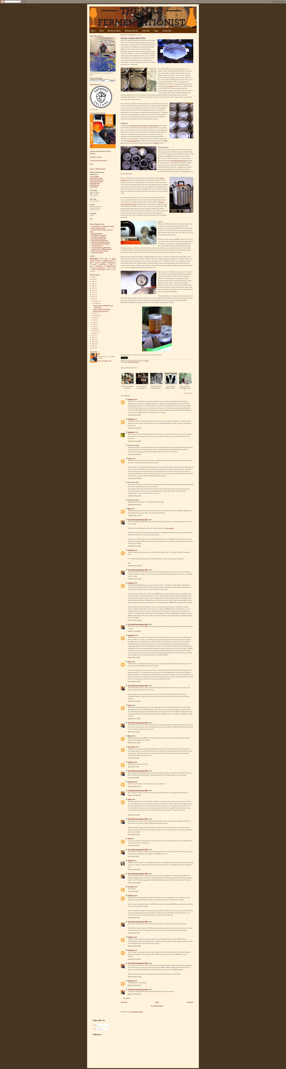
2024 (93, 279)
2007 (93, 348)
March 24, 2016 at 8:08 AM (134, 814)
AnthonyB (131, 635)
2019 (93, 288)
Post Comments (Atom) (136, 1012)
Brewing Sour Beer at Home (98, 228)
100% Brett (103, 264)
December (96, 301)
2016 (93, 294)
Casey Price (131, 747)
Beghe (130, 799)
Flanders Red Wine (95, 183)
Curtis (130, 458)
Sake (108, 269)
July (94, 320)
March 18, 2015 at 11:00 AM (134, 718)
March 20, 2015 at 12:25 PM (134, 742)
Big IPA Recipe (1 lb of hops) (99, 235)
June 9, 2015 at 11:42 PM (133, 766)
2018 (93, 290)
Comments (98, 1029)
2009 (93, 344)
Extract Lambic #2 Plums (96, 181)
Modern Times (108, 261)
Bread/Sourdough (111, 266)
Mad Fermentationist (134, 362)
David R (130, 860)
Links (156, 30)
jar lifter (155, 143)
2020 (93, 286)
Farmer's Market (101, 269)
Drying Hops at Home (97, 252)
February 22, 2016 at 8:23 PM (134, 795)
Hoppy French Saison (96, 233)
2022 (93, 284)
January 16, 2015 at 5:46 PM (134, 681)
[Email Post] (149, 360)
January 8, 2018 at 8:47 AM (134, 917)
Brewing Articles (131, 30)
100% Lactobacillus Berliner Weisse (100, 242)
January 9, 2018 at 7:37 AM (134, 932)
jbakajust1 (131, 432)
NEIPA (103, 262)
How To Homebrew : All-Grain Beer (101, 247)
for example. (170, 528)
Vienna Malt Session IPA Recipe (99, 240)
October (95, 313)
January (95, 333)
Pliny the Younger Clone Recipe (100, 251)
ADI (129, 838)
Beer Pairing (113, 269)
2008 (93, 346)
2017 (93, 292)
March (95, 328)
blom (129, 508)
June (94, 322)
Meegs (130, 705)
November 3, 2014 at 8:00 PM (134, 454)
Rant (109, 268)
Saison (96, 262)
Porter (111, 264)
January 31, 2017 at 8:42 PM (134, 882)
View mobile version (157, 1006)
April (94, 326)
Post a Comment (126, 998)
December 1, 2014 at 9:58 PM (134, 631)
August (95, 318)
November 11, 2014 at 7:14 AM (135, 578)
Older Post (190, 1002)
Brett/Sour (94, 258)
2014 (93, 299)
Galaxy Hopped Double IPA (98, 238)
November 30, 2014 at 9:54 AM (135, 620)
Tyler (129, 661)
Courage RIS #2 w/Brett (96, 178)
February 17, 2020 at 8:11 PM (134, 994)
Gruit (114, 268)
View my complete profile (104, 360)
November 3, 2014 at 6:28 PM (134, 441)
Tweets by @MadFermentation (98, 169)
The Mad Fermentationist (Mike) (138, 519)
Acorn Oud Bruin (94, 176)
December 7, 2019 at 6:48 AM (134, 946)
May (94, 324)
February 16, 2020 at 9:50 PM (134, 985)
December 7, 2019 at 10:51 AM (134, 976)
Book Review (112, 262)
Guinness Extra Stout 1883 (97, 180)
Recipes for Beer (114, 30)
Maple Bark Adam (94, 185)
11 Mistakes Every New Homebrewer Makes (102, 226)
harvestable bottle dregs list (178, 160)
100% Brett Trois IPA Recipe (98, 237)
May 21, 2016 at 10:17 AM (134, 845)
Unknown (131, 399)
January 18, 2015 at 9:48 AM (134, 701)
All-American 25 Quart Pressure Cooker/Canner (144, 125)
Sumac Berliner (94, 187)
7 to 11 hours (169, 86)
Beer (126, 362)
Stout (98, 261)
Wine (91, 266)
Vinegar (92, 271)
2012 (93, 337)
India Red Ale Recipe (97, 245)
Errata (91, 164)
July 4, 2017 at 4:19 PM (133, 891)
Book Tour (93, 153)
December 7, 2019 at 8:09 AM (134, 959)
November (96, 303)
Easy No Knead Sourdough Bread (100, 243)
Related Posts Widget (188, 393)
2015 (93, 297)
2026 (93, 277)
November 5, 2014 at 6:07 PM (134, 546)
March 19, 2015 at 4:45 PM (134, 731)
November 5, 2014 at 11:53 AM (135, 515)
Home (93, 30)
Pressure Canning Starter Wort (101, 311)
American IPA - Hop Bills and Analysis (102, 249)
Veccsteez (131, 886)
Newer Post (124, 1002)
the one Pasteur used (133, 141)
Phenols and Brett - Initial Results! (102, 309)
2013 (93, 335)
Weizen (93, 269)
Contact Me (166, 30)
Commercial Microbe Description (98, 160)
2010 (93, 341)
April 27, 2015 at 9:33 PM (133, 758)
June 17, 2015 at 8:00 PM (133, 777)
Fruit (106, 259)
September (96, 315)
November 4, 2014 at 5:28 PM (134, 504)
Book (102, 30)
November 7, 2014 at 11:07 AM (135, 565)
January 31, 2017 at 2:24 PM (134, 869)
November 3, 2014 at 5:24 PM (134, 428)
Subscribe (146, 30)
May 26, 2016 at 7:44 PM (133, 856)
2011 (93, 339)
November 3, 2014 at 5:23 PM (134, 414)
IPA (91, 262)
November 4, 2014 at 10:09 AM (135, 478)
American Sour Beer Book (99, 268)
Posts (97, 1025)
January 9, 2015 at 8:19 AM (134, 657)
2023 (93, 281)
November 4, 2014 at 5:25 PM (134, 495)
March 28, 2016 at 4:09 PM (134, 834)
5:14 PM (146, 360)
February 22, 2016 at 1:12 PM (134, 786)
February (95, 331)
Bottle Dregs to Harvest (96, 157)
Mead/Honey (99, 266)
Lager (94, 264)
